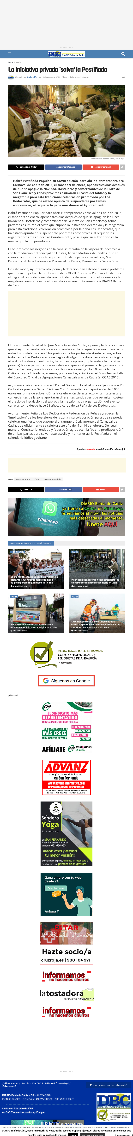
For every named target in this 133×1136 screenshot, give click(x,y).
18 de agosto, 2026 (80, 631)
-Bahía (74, 552)
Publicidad (50, 1083)
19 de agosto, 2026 (19, 631)
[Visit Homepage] (66, 54)
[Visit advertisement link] (66, 517)
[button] (108, 1085)
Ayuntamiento (23, 479)
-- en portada (17, 552)
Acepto (118, 1132)
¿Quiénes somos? (10, 1083)
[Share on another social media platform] (122, 167)
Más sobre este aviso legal (90, 1132)
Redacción (32, 77)
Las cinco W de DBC (31, 1083)
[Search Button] (123, 54)
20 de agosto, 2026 (19, 586)
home (10, 62)
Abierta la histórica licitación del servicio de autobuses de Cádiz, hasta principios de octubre (34, 626)
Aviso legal (63, 1083)
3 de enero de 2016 (51, 77)
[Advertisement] (66, 22)
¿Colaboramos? (9, 1086)
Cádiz (18, 62)
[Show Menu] (9, 54)
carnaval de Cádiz (52, 479)
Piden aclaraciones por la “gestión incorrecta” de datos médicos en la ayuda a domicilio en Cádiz (95, 581)
